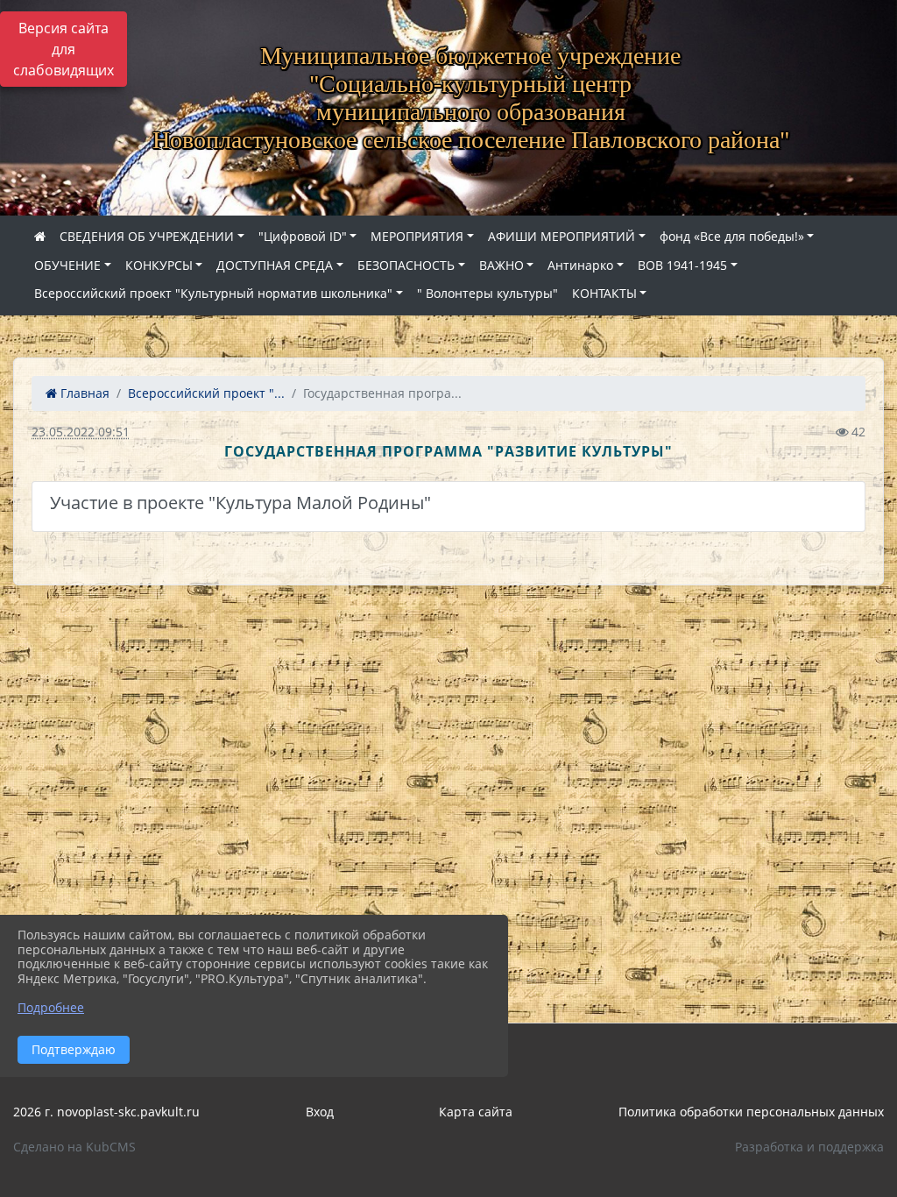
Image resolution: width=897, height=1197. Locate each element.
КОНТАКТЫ (604, 293)
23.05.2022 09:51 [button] (81, 431)
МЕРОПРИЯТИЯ (417, 236)
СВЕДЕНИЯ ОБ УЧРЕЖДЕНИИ (147, 236)
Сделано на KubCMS (74, 1146)
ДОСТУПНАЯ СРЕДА (274, 265)
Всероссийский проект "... (206, 393)
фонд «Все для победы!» (732, 236)
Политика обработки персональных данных (751, 1111)
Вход (320, 1111)
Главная (83, 393)
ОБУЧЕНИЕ (67, 265)
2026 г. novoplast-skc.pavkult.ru (106, 1111)
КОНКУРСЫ (159, 265)
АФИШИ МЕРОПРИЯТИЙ (561, 236)
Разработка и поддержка (809, 1146)
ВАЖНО (501, 265)
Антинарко (580, 265)
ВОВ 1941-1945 (682, 265)
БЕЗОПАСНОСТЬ (406, 265)
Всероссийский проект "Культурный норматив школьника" (213, 293)
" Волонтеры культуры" (487, 293)
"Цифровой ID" (302, 236)
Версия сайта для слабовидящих (63, 49)
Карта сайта (475, 1111)
